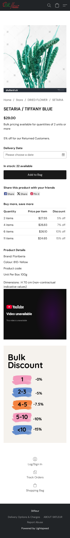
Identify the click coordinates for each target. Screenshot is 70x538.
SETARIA (57, 100)
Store (19, 100)
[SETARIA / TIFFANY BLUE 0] (35, 58)
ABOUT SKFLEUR (53, 517)
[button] (11, 5)
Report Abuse (35, 522)
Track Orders (35, 477)
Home (7, 100)
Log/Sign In (35, 464)
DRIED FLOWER (38, 100)
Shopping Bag (35, 490)
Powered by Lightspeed (35, 528)
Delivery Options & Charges (24, 517)
